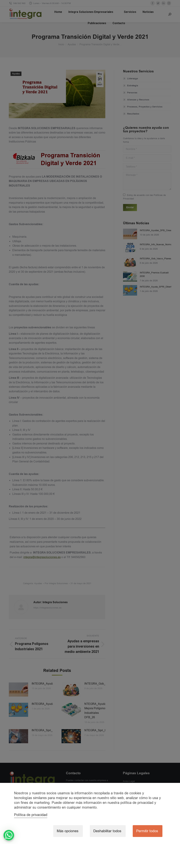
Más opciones (67, 831)
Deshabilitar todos (107, 831)
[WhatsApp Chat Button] (9, 835)
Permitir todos (147, 831)
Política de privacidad (30, 814)
